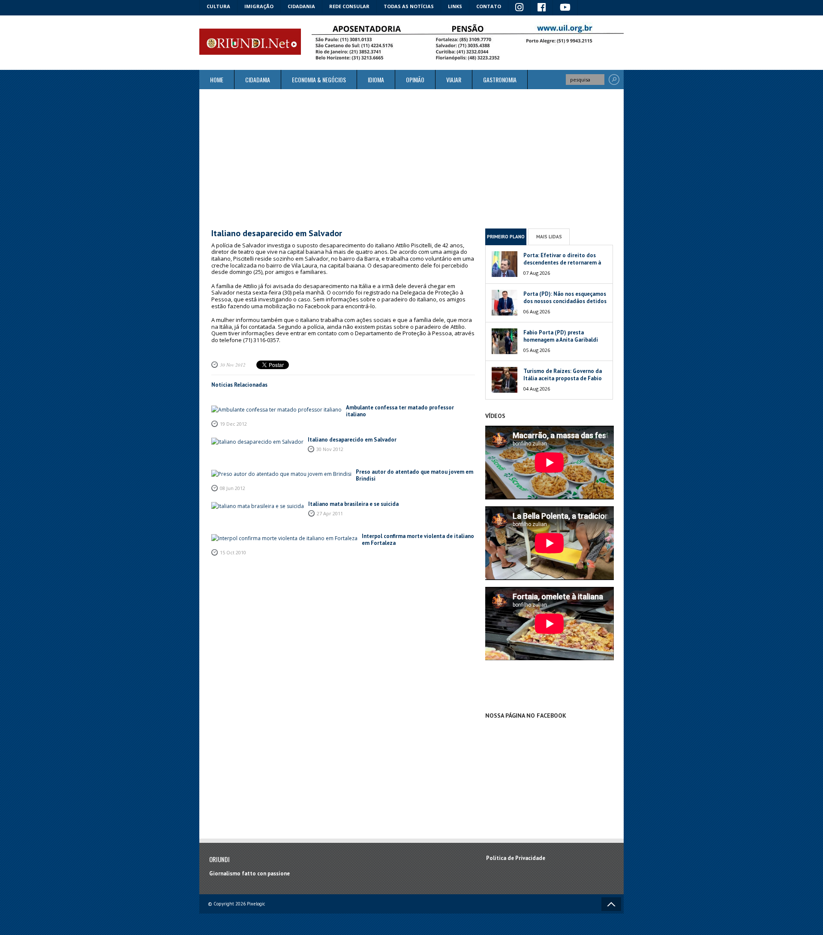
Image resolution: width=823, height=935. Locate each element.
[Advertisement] (411, 159)
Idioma (376, 79)
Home (216, 79)
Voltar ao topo (611, 904)
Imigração (258, 6)
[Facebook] (542, 7)
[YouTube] (565, 7)
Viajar (453, 79)
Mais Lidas (549, 237)
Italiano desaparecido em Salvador (352, 439)
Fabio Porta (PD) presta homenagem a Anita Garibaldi (560, 336)
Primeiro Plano (506, 237)
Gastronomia (500, 79)
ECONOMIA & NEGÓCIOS (319, 79)
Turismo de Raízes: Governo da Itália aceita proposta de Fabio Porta (562, 378)
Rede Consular (349, 6)
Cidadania (301, 6)
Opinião (415, 79)
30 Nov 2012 (233, 364)
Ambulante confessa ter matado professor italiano (400, 411)
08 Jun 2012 (232, 488)
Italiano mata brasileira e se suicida (353, 504)
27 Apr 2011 (330, 513)
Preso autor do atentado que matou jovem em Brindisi (414, 475)
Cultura (218, 6)
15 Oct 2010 (233, 552)
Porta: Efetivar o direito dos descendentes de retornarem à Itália (562, 263)
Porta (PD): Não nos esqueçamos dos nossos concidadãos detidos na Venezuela (565, 301)
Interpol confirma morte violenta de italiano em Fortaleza (418, 539)
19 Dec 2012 (233, 424)
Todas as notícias (409, 6)
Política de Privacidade (515, 858)
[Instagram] (519, 7)
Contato (488, 6)
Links (455, 6)
